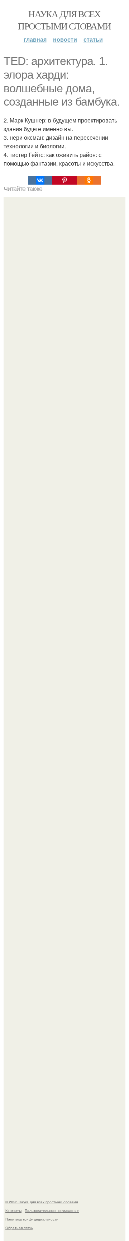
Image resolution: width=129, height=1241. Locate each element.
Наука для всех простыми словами (64, 20)
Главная (35, 39)
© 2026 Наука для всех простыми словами (41, 1201)
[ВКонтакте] (40, 180)
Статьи (93, 39)
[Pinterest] (64, 180)
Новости (65, 39)
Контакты (13, 1210)
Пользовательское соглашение (52, 1210)
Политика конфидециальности (31, 1219)
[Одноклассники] (89, 180)
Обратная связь (19, 1227)
